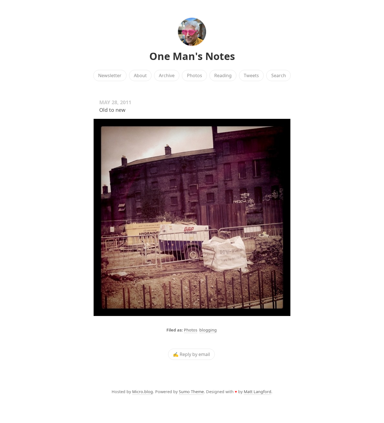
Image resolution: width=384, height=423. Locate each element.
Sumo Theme (191, 391)
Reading (223, 75)
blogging (208, 330)
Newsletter (109, 75)
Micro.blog (142, 391)
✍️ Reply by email (191, 354)
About (140, 75)
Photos (194, 75)
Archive (167, 75)
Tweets (251, 75)
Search (278, 75)
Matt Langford (257, 391)
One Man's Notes (192, 56)
